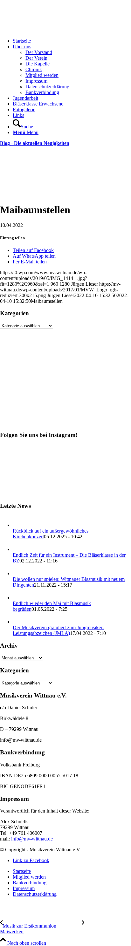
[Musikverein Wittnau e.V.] (47, 30)
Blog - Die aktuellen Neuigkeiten (34, 143)
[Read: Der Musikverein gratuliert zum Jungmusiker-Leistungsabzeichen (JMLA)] (18, 621)
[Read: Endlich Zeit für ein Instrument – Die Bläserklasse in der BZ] (18, 549)
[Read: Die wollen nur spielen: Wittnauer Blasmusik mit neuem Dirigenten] (18, 573)
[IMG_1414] (65, 194)
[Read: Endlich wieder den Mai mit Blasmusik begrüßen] (18, 597)
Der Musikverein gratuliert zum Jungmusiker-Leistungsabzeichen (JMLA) (58, 630)
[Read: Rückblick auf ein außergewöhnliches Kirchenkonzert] (18, 525)
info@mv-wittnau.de (32, 838)
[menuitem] (72, 41)
